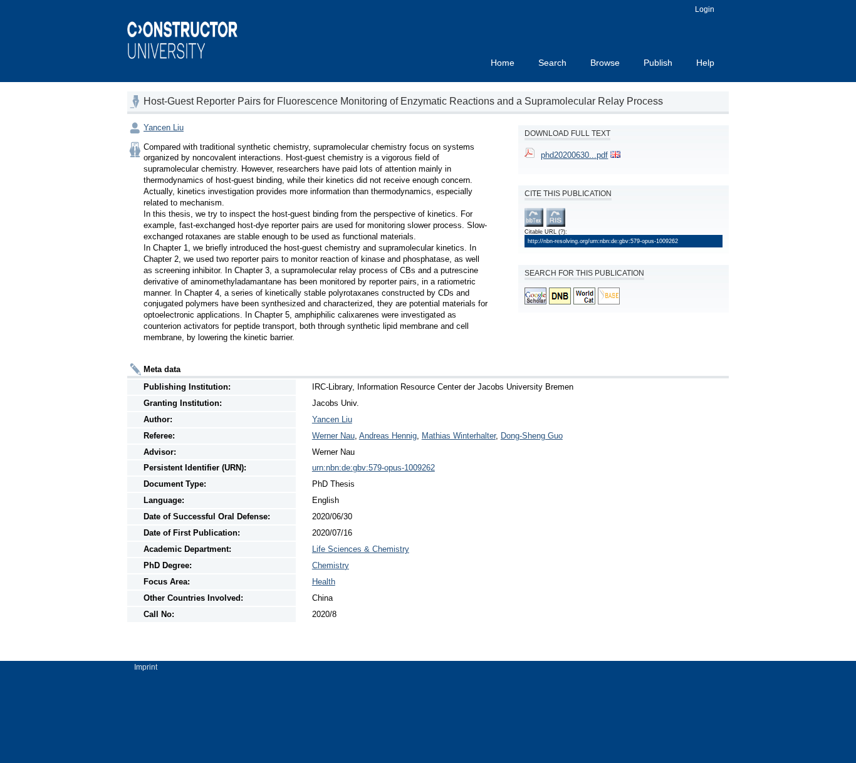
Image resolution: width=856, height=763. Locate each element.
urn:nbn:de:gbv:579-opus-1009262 (373, 467)
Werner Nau (333, 435)
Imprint (145, 667)
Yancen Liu (164, 127)
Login (704, 9)
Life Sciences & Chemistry (360, 549)
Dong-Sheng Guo (532, 435)
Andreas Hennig (388, 435)
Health (323, 581)
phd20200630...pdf (574, 155)
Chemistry (330, 565)
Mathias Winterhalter (459, 435)
